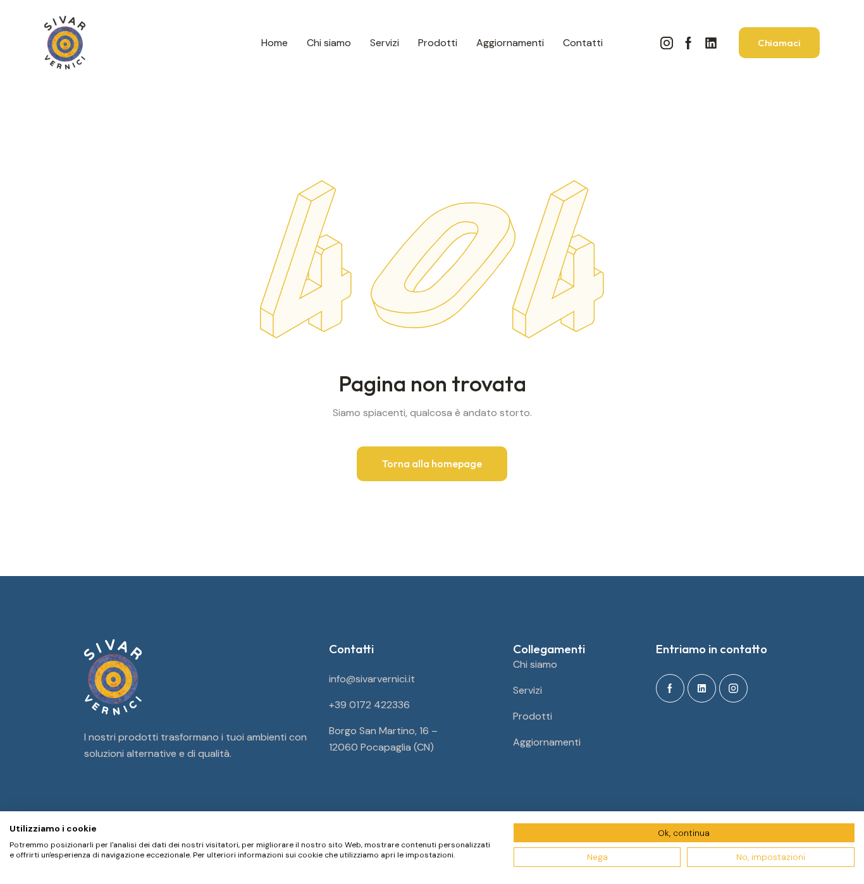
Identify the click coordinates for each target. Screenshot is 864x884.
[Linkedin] (711, 43)
